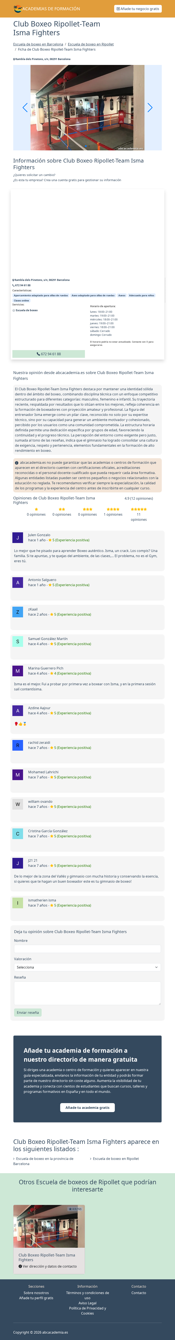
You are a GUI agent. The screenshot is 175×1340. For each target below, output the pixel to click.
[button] (86, 146)
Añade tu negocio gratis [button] (139, 8)
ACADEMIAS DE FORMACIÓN (51, 9)
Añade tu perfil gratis (36, 1298)
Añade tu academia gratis (87, 1107)
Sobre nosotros (36, 1292)
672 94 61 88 (50, 354)
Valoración (22, 959)
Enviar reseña (28, 1012)
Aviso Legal (87, 1303)
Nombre (21, 940)
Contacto (138, 1292)
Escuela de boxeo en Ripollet (116, 1158)
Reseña (20, 977)
